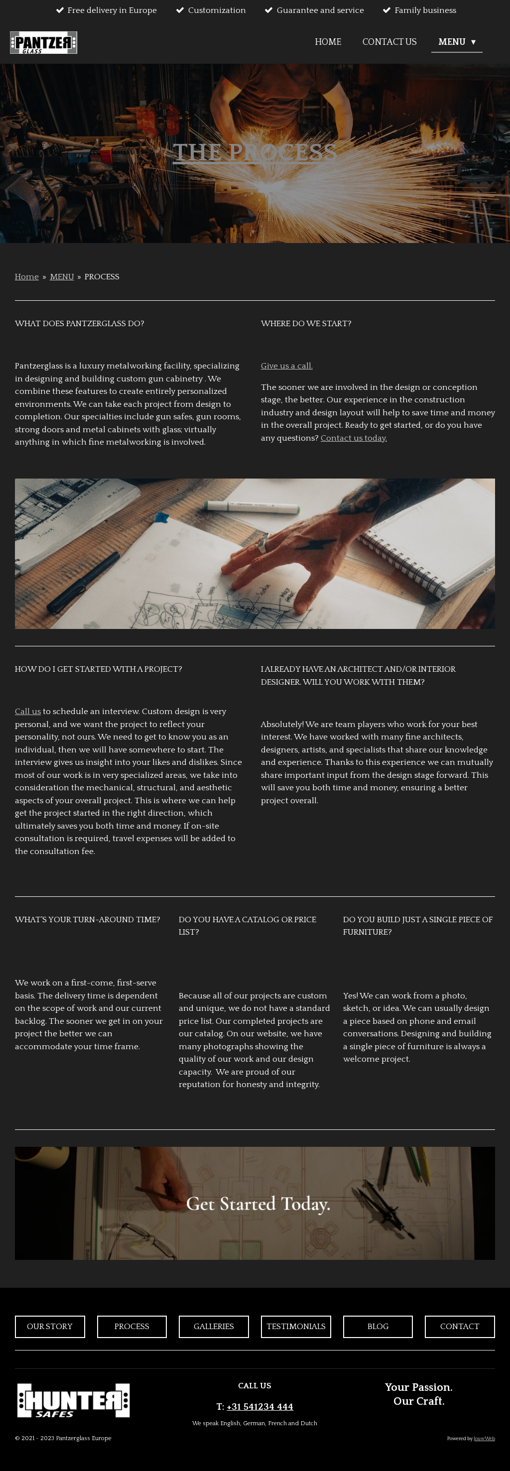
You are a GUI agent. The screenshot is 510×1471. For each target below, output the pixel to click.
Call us (28, 711)
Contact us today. (354, 438)
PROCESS (102, 276)
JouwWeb (484, 1439)
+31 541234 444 (260, 1407)
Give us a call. (287, 366)
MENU (62, 276)
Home (27, 276)
